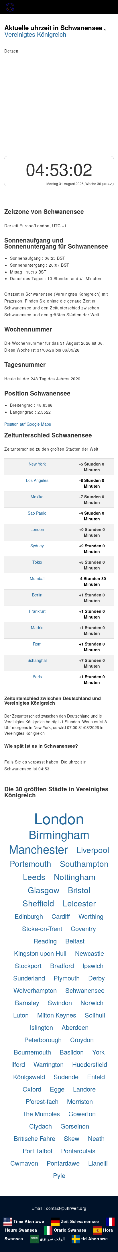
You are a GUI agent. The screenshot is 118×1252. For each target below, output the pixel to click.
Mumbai (37, 578)
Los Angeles (37, 480)
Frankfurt (37, 611)
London (37, 529)
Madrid (37, 627)
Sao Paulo (37, 513)
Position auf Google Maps (27, 424)
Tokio (37, 562)
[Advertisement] (59, 108)
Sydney (37, 546)
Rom (37, 644)
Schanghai (37, 660)
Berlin (37, 595)
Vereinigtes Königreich (35, 33)
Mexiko (37, 496)
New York (37, 464)
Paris (37, 676)
